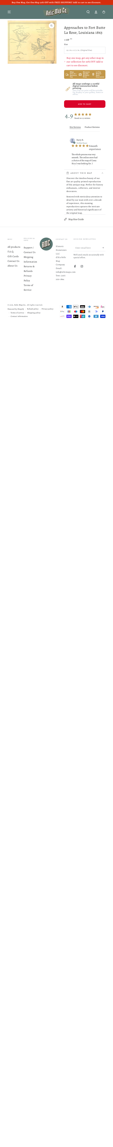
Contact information (19, 316)
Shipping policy (34, 313)
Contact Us (13, 261)
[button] (88, 12)
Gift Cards (13, 256)
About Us (12, 265)
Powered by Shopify (16, 309)
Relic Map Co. (20, 305)
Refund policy (33, 309)
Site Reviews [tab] (75, 127)
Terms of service (17, 313)
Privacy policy (47, 309)
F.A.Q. (11, 251)
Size (66, 44)
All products (14, 247)
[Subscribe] (103, 247)
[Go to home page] (56, 12)
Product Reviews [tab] (92, 127)
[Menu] (9, 12)
